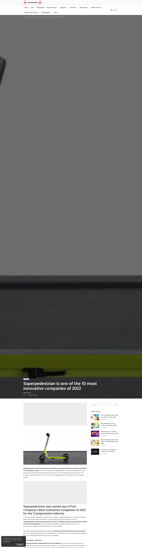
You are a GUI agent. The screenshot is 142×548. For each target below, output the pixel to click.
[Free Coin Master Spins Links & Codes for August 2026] (95, 417)
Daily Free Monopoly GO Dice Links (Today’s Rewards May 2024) (109, 441)
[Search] (116, 10)
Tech (26, 379)
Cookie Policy (6, 541)
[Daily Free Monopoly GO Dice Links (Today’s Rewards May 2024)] (95, 443)
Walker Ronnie (27, 392)
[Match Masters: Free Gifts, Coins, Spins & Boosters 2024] (95, 434)
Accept (20, 544)
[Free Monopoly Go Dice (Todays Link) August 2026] (95, 425)
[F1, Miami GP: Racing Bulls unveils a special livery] (95, 452)
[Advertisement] (55, 414)
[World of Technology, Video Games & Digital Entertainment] (32, 2)
